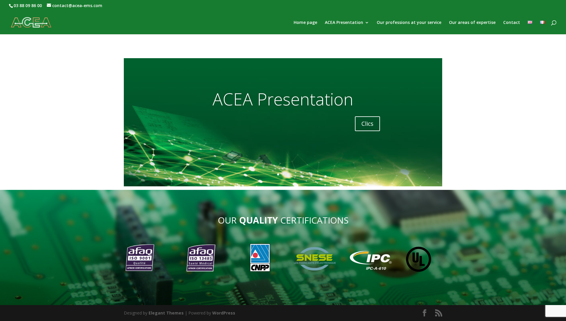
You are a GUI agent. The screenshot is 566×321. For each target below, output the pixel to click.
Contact (511, 22)
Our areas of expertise (472, 22)
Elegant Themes (166, 313)
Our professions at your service (409, 22)
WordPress (223, 313)
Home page (305, 22)
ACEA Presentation (344, 22)
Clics (367, 124)
